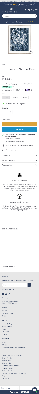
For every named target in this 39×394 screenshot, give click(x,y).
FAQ (3, 376)
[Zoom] (31, 51)
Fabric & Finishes (7, 368)
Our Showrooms (7, 313)
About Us (5, 311)
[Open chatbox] (34, 389)
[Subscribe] (29, 285)
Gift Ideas (5, 345)
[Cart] (32, 10)
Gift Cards (5, 331)
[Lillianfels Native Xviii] (15, 245)
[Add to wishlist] (4, 28)
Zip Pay (4, 334)
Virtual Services (7, 326)
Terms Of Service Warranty (11, 366)
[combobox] (19, 16)
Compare (17, 258)
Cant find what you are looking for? (14, 373)
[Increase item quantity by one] (10, 112)
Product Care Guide (8, 371)
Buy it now (19, 129)
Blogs (4, 342)
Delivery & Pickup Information (12, 355)
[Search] (35, 16)
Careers (4, 316)
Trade (4, 329)
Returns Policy (6, 363)
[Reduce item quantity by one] (3, 112)
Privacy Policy (6, 360)
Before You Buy (7, 358)
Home (3, 64)
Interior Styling (7, 324)
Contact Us (5, 378)
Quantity (5, 108)
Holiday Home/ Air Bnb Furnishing (13, 347)
